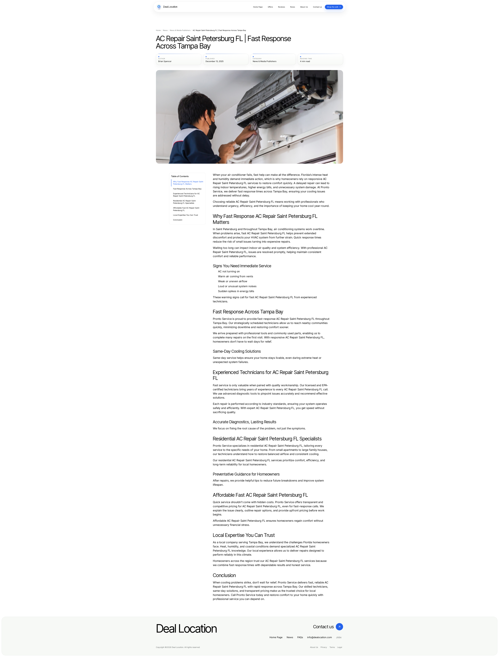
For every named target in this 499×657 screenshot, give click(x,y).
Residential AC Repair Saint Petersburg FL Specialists (184, 202)
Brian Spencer (165, 61)
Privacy (324, 647)
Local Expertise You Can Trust (185, 215)
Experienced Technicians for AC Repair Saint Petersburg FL (186, 195)
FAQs (300, 637)
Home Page (276, 637)
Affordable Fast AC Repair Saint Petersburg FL (186, 209)
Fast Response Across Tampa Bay (187, 189)
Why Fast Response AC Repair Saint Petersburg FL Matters (188, 183)
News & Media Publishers (180, 30)
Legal (339, 647)
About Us (314, 647)
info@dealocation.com (319, 637)
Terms (332, 647)
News (165, 30)
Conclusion (177, 220)
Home (158, 30)
